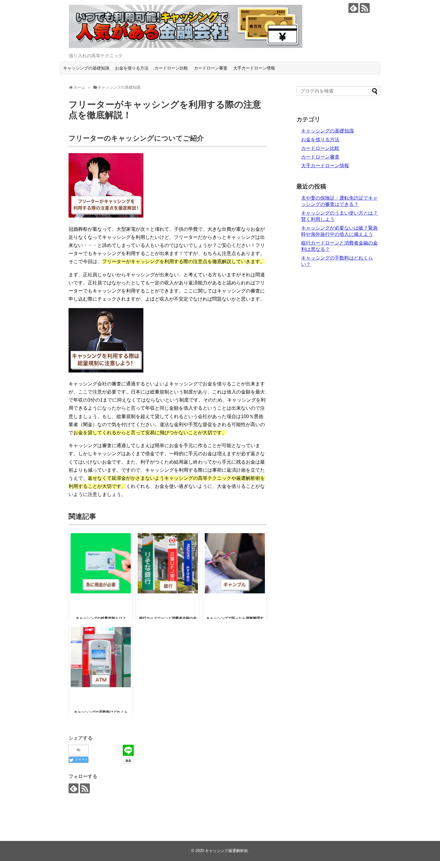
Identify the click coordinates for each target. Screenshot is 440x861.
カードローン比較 (171, 68)
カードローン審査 (210, 68)
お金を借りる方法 (131, 68)
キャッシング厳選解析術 (226, 850)
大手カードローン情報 (254, 68)
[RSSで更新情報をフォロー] (365, 8)
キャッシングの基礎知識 (86, 68)
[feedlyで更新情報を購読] (353, 8)
